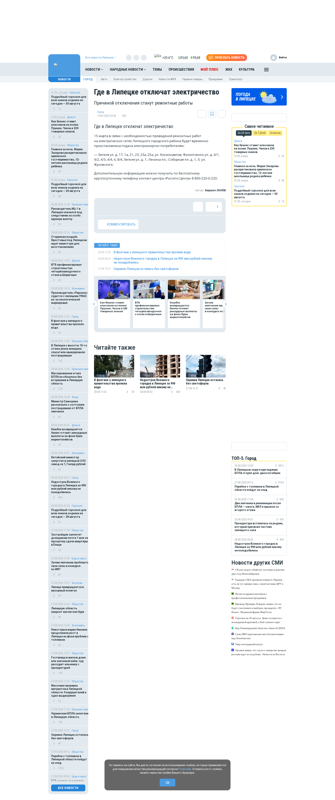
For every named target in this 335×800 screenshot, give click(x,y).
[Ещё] (266, 70)
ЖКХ (228, 69)
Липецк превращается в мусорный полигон (67, 588)
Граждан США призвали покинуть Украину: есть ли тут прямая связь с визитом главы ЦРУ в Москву (257, 583)
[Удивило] (140, 207)
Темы (157, 69)
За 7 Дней (260, 132)
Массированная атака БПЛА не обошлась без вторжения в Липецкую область (67, 378)
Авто (104, 79)
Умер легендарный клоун (248, 644)
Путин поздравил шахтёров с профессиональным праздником (249, 595)
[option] (114, 379)
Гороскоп (75, 92)
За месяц (275, 132)
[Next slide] (225, 304)
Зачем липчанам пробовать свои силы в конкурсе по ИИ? (70, 566)
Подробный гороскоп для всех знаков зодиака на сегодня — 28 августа (68, 513)
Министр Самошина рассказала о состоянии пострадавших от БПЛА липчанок (67, 406)
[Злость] (166, 207)
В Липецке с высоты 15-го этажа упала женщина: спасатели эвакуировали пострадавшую (69, 350)
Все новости (68, 788)
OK (168, 782)
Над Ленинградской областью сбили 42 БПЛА (260, 628)
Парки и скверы (192, 79)
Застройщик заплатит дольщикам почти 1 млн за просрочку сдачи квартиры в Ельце (69, 539)
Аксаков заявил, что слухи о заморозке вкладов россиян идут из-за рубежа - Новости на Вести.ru (258, 652)
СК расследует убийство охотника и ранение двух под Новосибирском (258, 571)
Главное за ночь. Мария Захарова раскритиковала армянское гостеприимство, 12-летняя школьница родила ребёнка (69, 158)
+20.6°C (167, 58)
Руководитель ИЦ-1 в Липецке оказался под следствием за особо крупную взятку (66, 214)
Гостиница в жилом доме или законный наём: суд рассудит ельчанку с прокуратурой (68, 662)
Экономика (78, 288)
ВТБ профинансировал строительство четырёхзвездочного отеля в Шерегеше (66, 269)
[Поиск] (280, 69)
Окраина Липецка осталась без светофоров (69, 736)
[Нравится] (103, 207)
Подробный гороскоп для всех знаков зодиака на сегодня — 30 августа (68, 100)
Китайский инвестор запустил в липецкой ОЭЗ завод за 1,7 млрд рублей (68, 461)
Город (88, 79)
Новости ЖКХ (167, 79)
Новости (93, 69)
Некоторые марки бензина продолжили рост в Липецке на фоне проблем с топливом (70, 634)
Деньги (71, 117)
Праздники (216, 79)
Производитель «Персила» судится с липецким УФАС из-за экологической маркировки (69, 298)
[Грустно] (153, 207)
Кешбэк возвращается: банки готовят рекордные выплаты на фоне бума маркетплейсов (69, 434)
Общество (73, 145)
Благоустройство (125, 79)
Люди (75, 397)
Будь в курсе (79, 558)
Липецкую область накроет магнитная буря (67, 610)
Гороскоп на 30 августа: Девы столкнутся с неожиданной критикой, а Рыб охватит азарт (256, 620)
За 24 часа (244, 132)
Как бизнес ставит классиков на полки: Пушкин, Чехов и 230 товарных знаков (65, 126)
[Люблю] (128, 207)
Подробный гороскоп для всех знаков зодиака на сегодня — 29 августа (68, 187)
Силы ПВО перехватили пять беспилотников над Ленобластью (257, 636)
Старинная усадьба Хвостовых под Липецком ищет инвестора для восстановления (69, 242)
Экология (77, 583)
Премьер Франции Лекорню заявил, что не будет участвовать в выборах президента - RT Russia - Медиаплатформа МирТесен (256, 608)
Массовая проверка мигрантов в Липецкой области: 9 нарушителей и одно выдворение (68, 690)
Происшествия (181, 69)
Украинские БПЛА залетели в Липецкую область (69, 715)
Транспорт (236, 79)
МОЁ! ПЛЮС (209, 69)
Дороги (147, 79)
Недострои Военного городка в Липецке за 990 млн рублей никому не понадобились (68, 487)
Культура (247, 69)
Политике (185, 769)
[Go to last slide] (94, 304)
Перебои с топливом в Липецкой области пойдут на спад (69, 759)
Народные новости (127, 69)
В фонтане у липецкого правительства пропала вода (67, 324)
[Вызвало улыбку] (115, 207)
